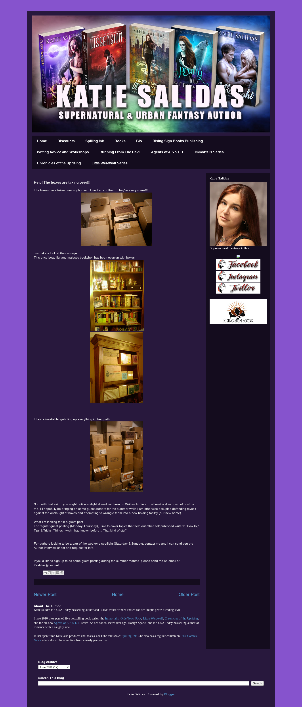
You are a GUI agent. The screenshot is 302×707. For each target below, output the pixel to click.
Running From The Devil (119, 152)
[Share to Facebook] (57, 573)
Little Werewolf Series (110, 163)
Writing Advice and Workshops (63, 152)
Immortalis (112, 618)
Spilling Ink (94, 141)
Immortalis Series (209, 152)
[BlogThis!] (49, 573)
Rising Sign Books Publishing (178, 141)
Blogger (169, 694)
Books (120, 141)
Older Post (189, 594)
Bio (139, 141)
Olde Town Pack (130, 618)
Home (42, 141)
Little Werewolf (153, 618)
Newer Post (45, 594)
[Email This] (45, 573)
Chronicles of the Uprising (59, 163)
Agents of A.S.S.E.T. (167, 152)
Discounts (66, 141)
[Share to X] (53, 573)
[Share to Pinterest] (62, 573)
